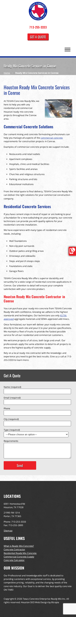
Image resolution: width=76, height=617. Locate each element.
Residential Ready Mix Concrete (20, 553)
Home (7, 72)
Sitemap (8, 530)
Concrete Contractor (14, 549)
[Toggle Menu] (67, 49)
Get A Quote (38, 36)
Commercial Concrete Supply (19, 556)
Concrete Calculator (14, 560)
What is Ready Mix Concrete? (19, 545)
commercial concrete (52, 137)
